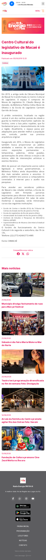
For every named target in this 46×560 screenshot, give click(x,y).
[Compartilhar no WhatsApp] (27, 254)
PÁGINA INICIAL (23, 526)
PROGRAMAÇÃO (23, 531)
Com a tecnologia (20, 555)
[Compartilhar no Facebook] (18, 254)
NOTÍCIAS (23, 540)
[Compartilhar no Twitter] (23, 254)
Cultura (5, 63)
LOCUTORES (23, 536)
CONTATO (23, 545)
